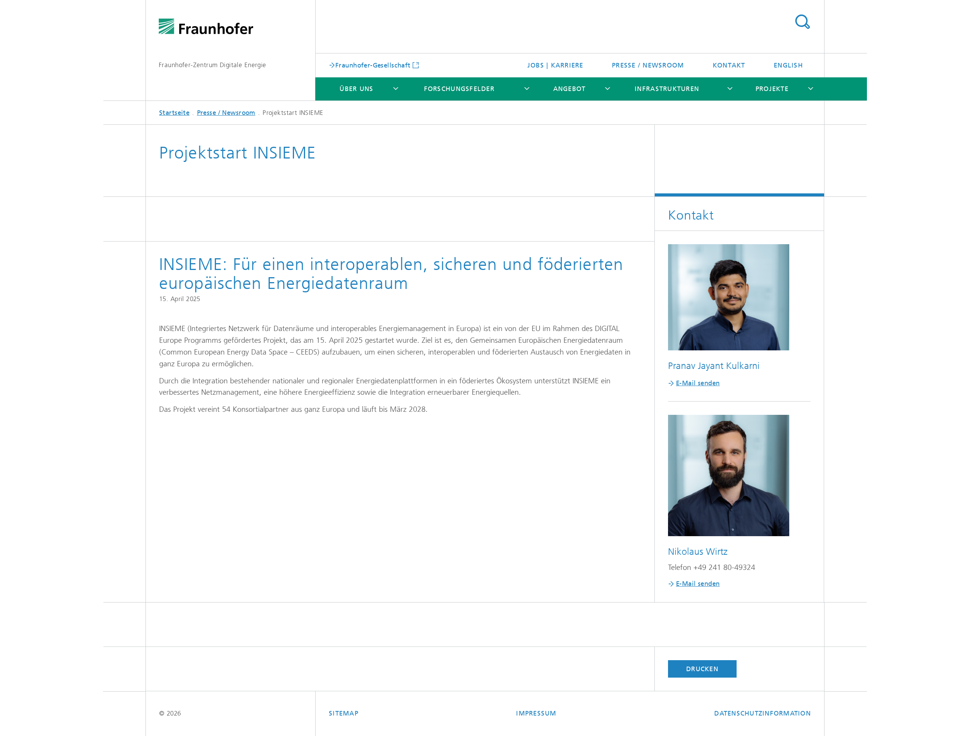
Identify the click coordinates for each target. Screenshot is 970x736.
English (788, 65)
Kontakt (729, 65)
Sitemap (343, 713)
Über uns (356, 89)
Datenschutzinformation (762, 713)
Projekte (772, 89)
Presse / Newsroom (648, 65)
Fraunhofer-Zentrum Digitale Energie (212, 65)
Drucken (702, 669)
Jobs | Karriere (555, 65)
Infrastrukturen (667, 89)
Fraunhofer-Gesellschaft (373, 64)
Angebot (569, 89)
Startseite (174, 112)
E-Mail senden (698, 383)
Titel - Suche (802, 22)
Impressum (536, 713)
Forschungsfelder (459, 89)
